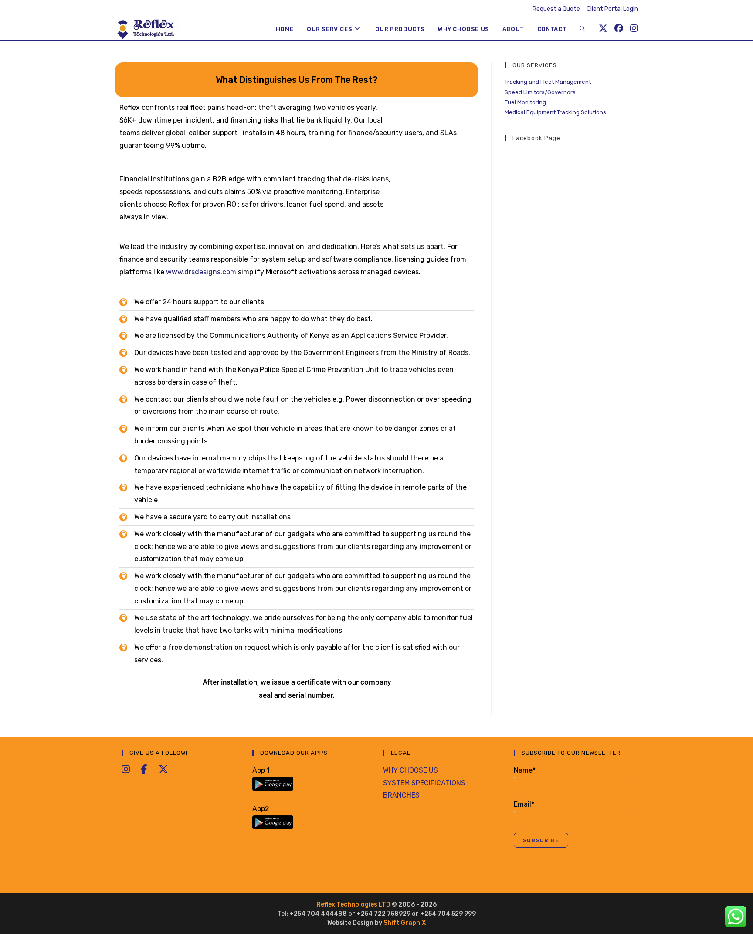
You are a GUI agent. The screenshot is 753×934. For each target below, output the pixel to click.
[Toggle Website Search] (582, 29)
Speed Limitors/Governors (540, 92)
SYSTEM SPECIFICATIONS (424, 783)
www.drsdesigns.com (201, 272)
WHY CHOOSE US (410, 770)
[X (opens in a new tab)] (603, 28)
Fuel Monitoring (525, 102)
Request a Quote (556, 9)
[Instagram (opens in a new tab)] (634, 28)
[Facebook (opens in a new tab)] (619, 28)
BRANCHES (401, 795)
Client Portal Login (612, 9)
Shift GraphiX (404, 923)
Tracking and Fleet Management (548, 81)
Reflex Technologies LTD (354, 904)
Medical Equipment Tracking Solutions (555, 112)
